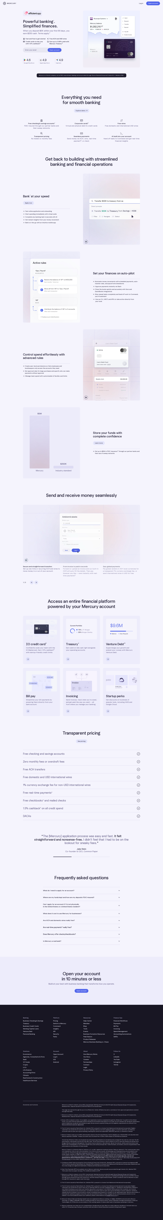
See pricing (81, 741)
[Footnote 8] (46, 644)
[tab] (81, 857)
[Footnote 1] (53, 21)
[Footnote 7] (117, 451)
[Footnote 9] (53, 650)
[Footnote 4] (62, 44)
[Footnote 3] (40, 44)
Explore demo (80, 111)
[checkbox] (25, 59)
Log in (141, 3)
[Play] (86, 242)
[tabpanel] (81, 842)
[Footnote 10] (124, 644)
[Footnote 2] (49, 33)
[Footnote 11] (43, 800)
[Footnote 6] (51, 792)
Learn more (99, 443)
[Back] (32, 582)
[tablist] (81, 857)
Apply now (28, 203)
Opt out (29, 59)
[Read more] (28, 659)
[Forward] (36, 582)
